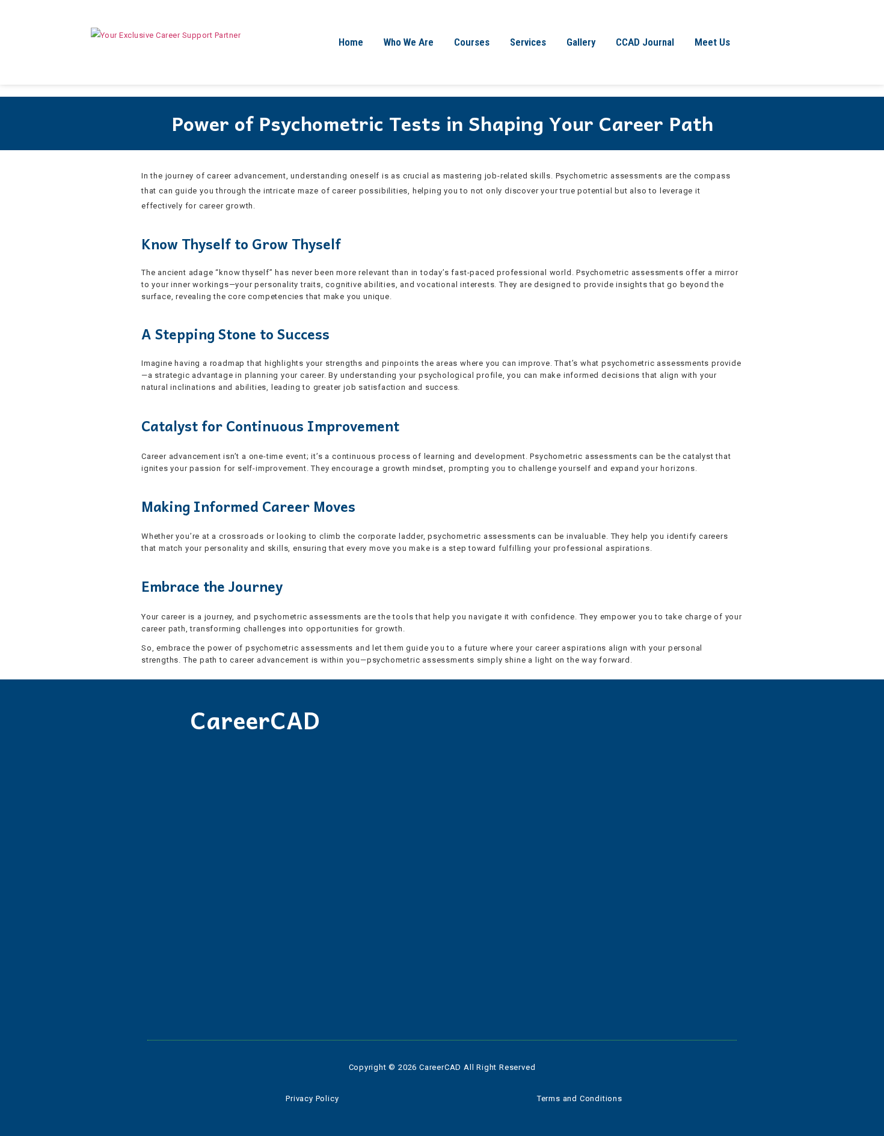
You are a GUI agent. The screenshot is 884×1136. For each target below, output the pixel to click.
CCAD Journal (645, 42)
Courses (472, 42)
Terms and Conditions (579, 1098)
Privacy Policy (312, 1098)
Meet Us (712, 42)
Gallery (580, 42)
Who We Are (409, 42)
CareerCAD (255, 719)
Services (528, 42)
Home (351, 42)
